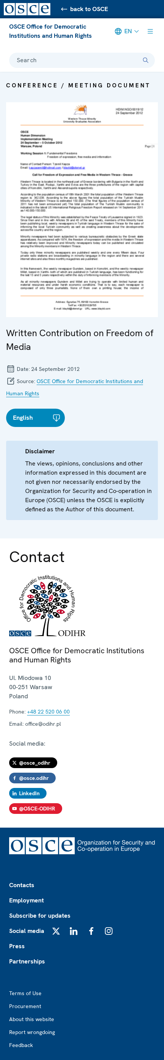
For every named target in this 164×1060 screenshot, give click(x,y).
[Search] (145, 60)
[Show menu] (150, 31)
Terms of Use (25, 993)
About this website (31, 1019)
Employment (26, 900)
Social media (26, 931)
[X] (56, 931)
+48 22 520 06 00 (48, 711)
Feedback (21, 1045)
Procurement (25, 1006)
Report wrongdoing (32, 1032)
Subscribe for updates (40, 916)
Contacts (21, 885)
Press (17, 946)
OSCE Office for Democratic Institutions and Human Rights (50, 31)
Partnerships (27, 961)
